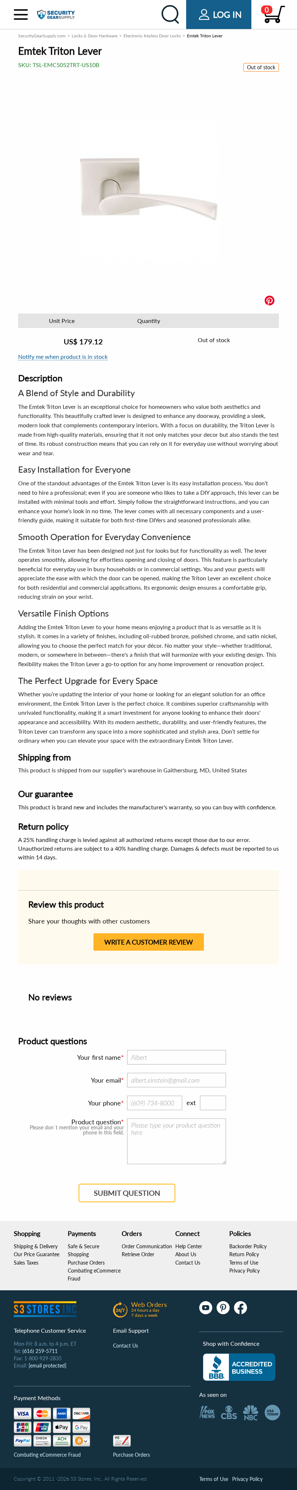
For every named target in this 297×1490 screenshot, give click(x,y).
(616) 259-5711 (40, 1351)
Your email (106, 1080)
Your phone (104, 1103)
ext (191, 1103)
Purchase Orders (86, 1262)
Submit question (127, 1192)
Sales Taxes (26, 1262)
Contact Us (187, 1262)
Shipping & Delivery (36, 1246)
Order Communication (147, 1246)
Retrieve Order (138, 1254)
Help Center (188, 1246)
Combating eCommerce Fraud (47, 1455)
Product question (96, 1121)
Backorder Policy (248, 1246)
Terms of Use (243, 1262)
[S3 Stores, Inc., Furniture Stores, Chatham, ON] (239, 1367)
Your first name (99, 1057)
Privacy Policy (244, 1270)
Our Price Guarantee (36, 1254)
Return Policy (244, 1254)
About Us (185, 1254)
